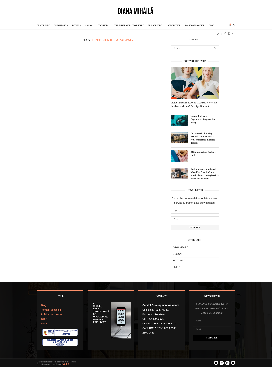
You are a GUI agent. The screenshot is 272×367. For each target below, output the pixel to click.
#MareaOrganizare (195, 25)
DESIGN (75, 25)
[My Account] (218, 34)
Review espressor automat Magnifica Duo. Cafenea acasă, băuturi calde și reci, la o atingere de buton (205, 174)
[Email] (232, 34)
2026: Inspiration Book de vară (203, 153)
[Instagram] (229, 34)
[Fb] (222, 34)
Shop (211, 25)
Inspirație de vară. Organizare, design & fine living (203, 119)
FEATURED (103, 25)
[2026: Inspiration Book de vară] (179, 156)
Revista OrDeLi (155, 25)
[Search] (233, 25)
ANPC (44, 323)
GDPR (44, 318)
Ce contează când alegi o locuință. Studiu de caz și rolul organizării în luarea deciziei (203, 138)
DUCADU (65, 364)
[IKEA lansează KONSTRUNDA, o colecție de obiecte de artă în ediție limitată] (195, 83)
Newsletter (174, 25)
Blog (43, 305)
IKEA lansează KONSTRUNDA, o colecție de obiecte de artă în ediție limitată (194, 104)
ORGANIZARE (60, 25)
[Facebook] (225, 34)
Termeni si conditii (51, 309)
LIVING (88, 25)
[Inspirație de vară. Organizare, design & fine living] (179, 120)
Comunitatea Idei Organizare (129, 25)
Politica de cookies (51, 314)
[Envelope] (233, 363)
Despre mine (43, 25)
